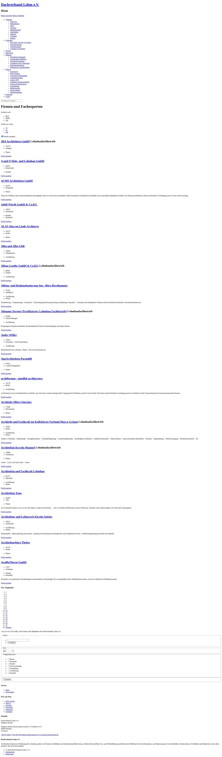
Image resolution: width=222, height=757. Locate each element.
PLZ (7, 116)
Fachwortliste (15, 90)
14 (6, 619)
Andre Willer (9, 334)
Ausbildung (14, 668)
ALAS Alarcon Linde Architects (20, 226)
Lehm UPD (14, 80)
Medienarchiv (15, 88)
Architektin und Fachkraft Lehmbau (23, 471)
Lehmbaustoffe (15, 47)
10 (6, 611)
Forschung (14, 72)
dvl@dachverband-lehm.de (28, 735)
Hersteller (13, 661)
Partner (12, 38)
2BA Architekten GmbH (15, 141)
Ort (7, 120)
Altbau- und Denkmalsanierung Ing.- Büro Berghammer (34, 285)
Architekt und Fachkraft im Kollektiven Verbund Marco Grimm (39, 421)
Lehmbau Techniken (17, 49)
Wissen (8, 70)
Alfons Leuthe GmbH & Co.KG (20, 265)
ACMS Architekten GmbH (17, 180)
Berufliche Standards (17, 57)
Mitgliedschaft (15, 30)
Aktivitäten (14, 32)
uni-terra (9, 705)
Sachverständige (16, 666)
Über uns (13, 22)
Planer (12, 659)
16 (6, 623)
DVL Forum (10, 701)
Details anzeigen (9, 136)
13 (6, 617)
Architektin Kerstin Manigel (18, 447)
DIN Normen (15, 74)
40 (6, 130)
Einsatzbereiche (16, 45)
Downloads (10, 692)
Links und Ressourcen (18, 84)
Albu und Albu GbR (13, 246)
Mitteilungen (14, 24)
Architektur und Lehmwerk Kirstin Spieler (26, 516)
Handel (12, 664)
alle (7, 132)
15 (6, 621)
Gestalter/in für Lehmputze (20, 63)
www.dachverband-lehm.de (48, 735)
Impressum (10, 754)
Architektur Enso (11, 493)
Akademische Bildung (18, 59)
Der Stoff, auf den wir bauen (20, 42)
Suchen (11, 642)
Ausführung (14, 671)
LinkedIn (9, 712)
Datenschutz (10, 752)
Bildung (8, 55)
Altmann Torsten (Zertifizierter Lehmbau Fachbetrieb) (34, 311)
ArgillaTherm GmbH (13, 562)
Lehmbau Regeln (16, 78)
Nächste (8, 627)
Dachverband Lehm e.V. (20, 4)
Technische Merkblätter (18, 76)
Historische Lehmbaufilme (19, 67)
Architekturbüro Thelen (15, 542)
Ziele (12, 26)
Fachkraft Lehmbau (17, 61)
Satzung (13, 34)
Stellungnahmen (16, 92)
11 (6, 613)
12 (6, 615)
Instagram (9, 710)
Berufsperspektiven (17, 65)
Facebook (9, 707)
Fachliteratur (14, 86)
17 (6, 625)
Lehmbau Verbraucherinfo (19, 82)
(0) (9, 735)
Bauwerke (9, 53)
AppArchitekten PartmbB (16, 358)
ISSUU (8, 703)
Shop (7, 690)
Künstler (13, 673)
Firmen (8, 51)
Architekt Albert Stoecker (16, 402)
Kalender (9, 94)
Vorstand (13, 36)
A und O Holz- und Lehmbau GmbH (22, 161)
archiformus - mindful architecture (22, 378)
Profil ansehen (6, 156)
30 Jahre (13, 28)
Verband (9, 20)
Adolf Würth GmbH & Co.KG (19, 204)
